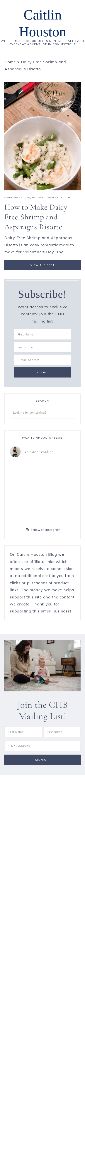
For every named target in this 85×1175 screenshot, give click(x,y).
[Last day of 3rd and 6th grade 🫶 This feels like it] (59, 511)
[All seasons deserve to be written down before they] (59, 491)
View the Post (43, 265)
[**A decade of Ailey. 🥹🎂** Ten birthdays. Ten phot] (25, 471)
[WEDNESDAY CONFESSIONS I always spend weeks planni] (59, 471)
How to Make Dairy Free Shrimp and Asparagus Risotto (36, 216)
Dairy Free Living (17, 197)
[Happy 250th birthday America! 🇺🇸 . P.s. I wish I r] (25, 511)
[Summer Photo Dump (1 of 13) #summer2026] (25, 491)
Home (10, 61)
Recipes (38, 197)
